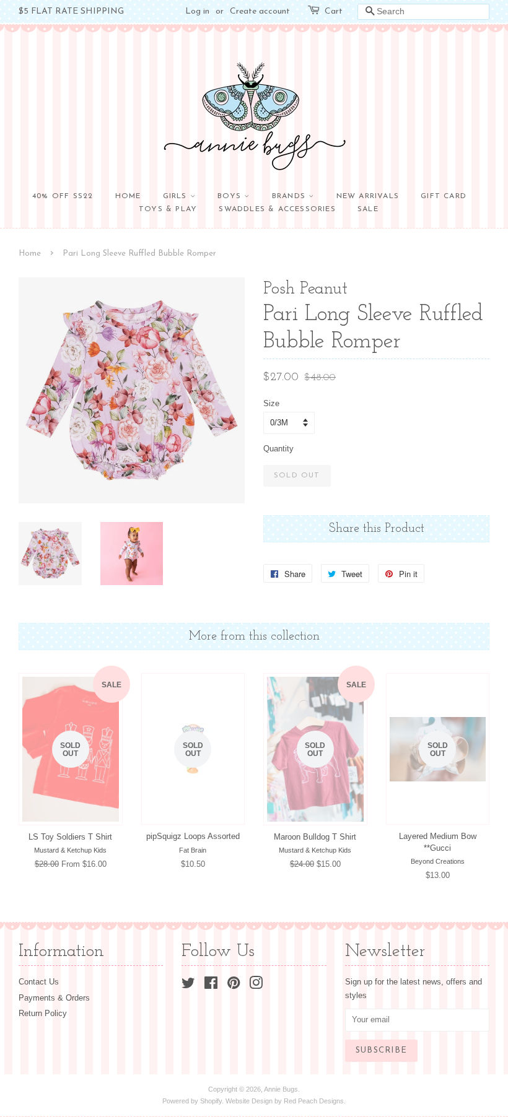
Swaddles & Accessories (277, 209)
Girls (176, 196)
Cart (334, 11)
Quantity (278, 448)
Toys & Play (168, 209)
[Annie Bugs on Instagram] (256, 985)
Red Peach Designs (314, 1101)
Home (128, 196)
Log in (197, 11)
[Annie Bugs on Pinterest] (233, 985)
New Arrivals (367, 196)
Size (271, 403)
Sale (368, 209)
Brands (290, 196)
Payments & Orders (54, 997)
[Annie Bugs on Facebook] (211, 985)
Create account (260, 11)
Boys (230, 196)
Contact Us (39, 981)
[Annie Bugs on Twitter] (188, 985)
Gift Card (443, 196)
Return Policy (43, 1013)
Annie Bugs (281, 1089)
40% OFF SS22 (62, 196)
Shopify (211, 1101)
